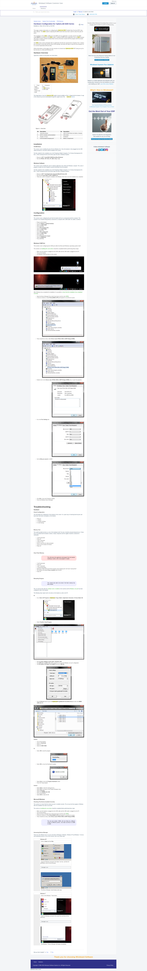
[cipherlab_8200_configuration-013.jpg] (56, 914)
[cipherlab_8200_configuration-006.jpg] (59, 318)
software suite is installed (53, 588)
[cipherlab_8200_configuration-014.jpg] (56, 942)
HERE (67, 296)
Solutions (43, 8)
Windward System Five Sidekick (102, 64)
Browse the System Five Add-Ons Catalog (102, 139)
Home (34, 8)
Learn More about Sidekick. (107, 84)
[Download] (70, 483)
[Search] (34, 12)
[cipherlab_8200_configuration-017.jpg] (59, 641)
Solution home (37, 21)
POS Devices (60, 21)
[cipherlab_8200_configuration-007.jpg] (59, 359)
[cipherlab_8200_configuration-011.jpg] (56, 859)
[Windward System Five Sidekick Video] (101, 72)
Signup (80, 11)
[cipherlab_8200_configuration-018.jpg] (59, 683)
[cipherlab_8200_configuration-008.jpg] (59, 399)
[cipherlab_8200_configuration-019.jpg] (59, 721)
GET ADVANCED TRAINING (102, 59)
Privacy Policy (110, 965)
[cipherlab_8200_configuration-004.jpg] (59, 264)
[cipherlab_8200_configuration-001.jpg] (59, 70)
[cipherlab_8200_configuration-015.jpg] (59, 195)
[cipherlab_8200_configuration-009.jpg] (59, 439)
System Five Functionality (49, 21)
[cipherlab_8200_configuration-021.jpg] (59, 772)
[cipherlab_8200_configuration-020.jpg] (59, 757)
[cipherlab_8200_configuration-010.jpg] (59, 478)
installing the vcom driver (47, 248)
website (71, 96)
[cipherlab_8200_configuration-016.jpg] (59, 610)
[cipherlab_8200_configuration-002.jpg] (59, 119)
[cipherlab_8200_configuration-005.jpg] (59, 282)
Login (75, 11)
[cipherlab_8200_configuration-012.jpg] (56, 887)
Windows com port (74, 588)
